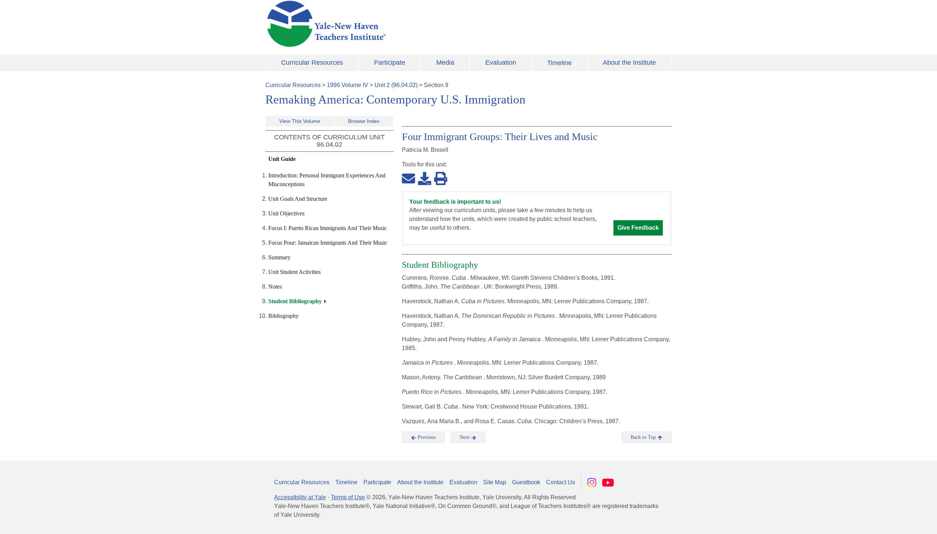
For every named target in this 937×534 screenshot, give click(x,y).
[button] (894, 521)
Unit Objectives (286, 213)
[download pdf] (424, 178)
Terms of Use (348, 497)
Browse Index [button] (364, 121)
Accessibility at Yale (300, 497)
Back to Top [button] (644, 437)
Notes (275, 286)
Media (445, 62)
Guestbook (526, 482)
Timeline (559, 63)
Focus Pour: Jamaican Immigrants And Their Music (327, 243)
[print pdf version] (440, 178)
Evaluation (500, 62)
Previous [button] (426, 437)
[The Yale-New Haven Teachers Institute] (399, 24)
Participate (389, 62)
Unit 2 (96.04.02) (396, 85)
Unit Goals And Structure (297, 199)
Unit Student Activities (294, 272)
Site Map (494, 482)
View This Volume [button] (299, 121)
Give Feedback (638, 228)
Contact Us (560, 482)
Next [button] (465, 437)
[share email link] (408, 178)
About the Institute (629, 62)
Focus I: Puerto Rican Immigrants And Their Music (327, 228)
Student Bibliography (295, 301)
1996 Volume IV (347, 85)
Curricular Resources (312, 62)
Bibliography (283, 316)
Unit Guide (282, 159)
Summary (279, 257)
